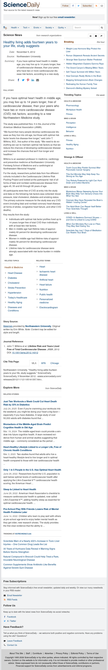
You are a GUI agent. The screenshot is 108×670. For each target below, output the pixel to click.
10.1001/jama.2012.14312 (25, 352)
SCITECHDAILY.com (23, 533)
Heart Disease (15, 273)
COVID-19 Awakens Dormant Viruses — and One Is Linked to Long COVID (84, 218)
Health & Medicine (13, 267)
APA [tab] (43, 363)
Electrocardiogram (49, 307)
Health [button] (14, 27)
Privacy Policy (62, 653)
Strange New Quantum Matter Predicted (84, 59)
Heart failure (46, 284)
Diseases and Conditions (15, 309)
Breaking (69, 41)
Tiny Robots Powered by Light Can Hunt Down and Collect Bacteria (84, 181)
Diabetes (12, 277)
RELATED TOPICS (11, 260)
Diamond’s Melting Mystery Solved (81, 88)
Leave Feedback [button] (14, 640)
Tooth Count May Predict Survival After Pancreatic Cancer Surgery (83, 168)
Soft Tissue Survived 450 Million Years (83, 71)
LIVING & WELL (70, 135)
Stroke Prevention (17, 287)
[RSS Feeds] (96, 5)
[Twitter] (23, 80)
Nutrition (44, 289)
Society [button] (48, 27)
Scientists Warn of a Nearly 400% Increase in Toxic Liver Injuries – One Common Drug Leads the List (31, 542)
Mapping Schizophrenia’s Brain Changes (84, 80)
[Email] (37, 80)
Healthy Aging (15, 302)
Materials (8, 326)
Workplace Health (74, 109)
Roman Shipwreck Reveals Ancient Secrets (85, 55)
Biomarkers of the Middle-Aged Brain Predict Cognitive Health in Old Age (27, 426)
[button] (91, 36)
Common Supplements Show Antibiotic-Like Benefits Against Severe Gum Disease (29, 566)
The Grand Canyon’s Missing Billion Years (84, 67)
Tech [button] (25, 27)
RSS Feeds (12, 599)
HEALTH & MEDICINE (72, 101)
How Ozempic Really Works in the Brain (83, 75)
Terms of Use (93, 653)
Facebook (11, 616)
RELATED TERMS (43, 260)
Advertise (49, 653)
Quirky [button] (61, 27)
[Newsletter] (102, 5)
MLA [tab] (34, 363)
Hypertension (14, 292)
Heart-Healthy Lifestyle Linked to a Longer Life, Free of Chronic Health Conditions (32, 448)
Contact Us (12, 645)
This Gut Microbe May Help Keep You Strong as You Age (83, 175)
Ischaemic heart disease (47, 273)
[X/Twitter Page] (78, 5)
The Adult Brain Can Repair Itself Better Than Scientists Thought (83, 207)
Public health (46, 294)
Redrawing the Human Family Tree (81, 84)
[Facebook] (18, 80)
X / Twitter (11, 620)
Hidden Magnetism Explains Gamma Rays (85, 63)
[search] (102, 27)
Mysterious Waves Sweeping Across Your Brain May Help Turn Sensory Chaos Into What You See (84, 193)
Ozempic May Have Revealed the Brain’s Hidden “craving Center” (84, 201)
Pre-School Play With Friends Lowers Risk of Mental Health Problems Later (31, 510)
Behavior (70, 131)
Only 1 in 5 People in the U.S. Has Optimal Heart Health (32, 469)
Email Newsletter (14, 595)
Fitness (69, 114)
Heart (42, 266)
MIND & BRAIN (70, 118)
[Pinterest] (28, 80)
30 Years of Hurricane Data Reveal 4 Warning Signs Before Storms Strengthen (29, 550)
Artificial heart (46, 279)
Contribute (37, 653)
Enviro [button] (37, 27)
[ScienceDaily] (21, 4)
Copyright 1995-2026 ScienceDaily (20, 657)
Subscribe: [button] (87, 5)
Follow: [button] (65, 5)
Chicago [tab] (54, 363)
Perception (71, 122)
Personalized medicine (46, 301)
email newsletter (66, 17)
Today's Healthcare (17, 297)
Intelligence (71, 127)
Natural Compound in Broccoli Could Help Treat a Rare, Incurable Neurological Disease (31, 558)
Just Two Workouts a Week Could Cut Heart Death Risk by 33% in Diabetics (30, 403)
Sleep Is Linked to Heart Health (19, 489)
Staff (28, 653)
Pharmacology (72, 105)
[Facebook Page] (73, 5)
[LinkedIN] (32, 80)
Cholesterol (13, 282)
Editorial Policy (77, 653)
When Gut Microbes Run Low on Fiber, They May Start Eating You (83, 224)
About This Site (16, 653)
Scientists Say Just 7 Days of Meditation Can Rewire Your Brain (84, 231)
